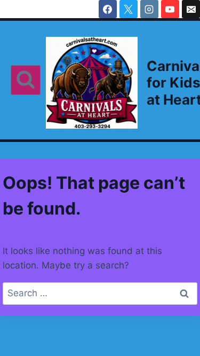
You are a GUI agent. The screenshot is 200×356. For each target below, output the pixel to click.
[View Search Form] (26, 80)
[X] (128, 9)
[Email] (191, 9)
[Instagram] (149, 9)
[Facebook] (108, 9)
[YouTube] (170, 9)
